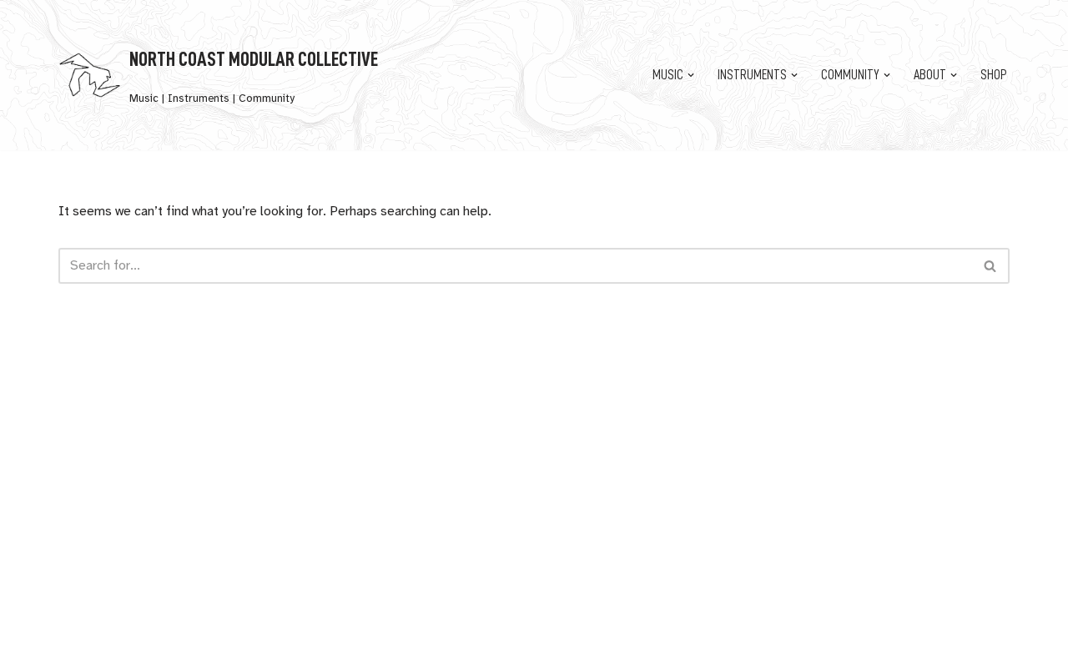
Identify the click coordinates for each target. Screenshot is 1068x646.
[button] (691, 75)
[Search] (991, 266)
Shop (993, 75)
